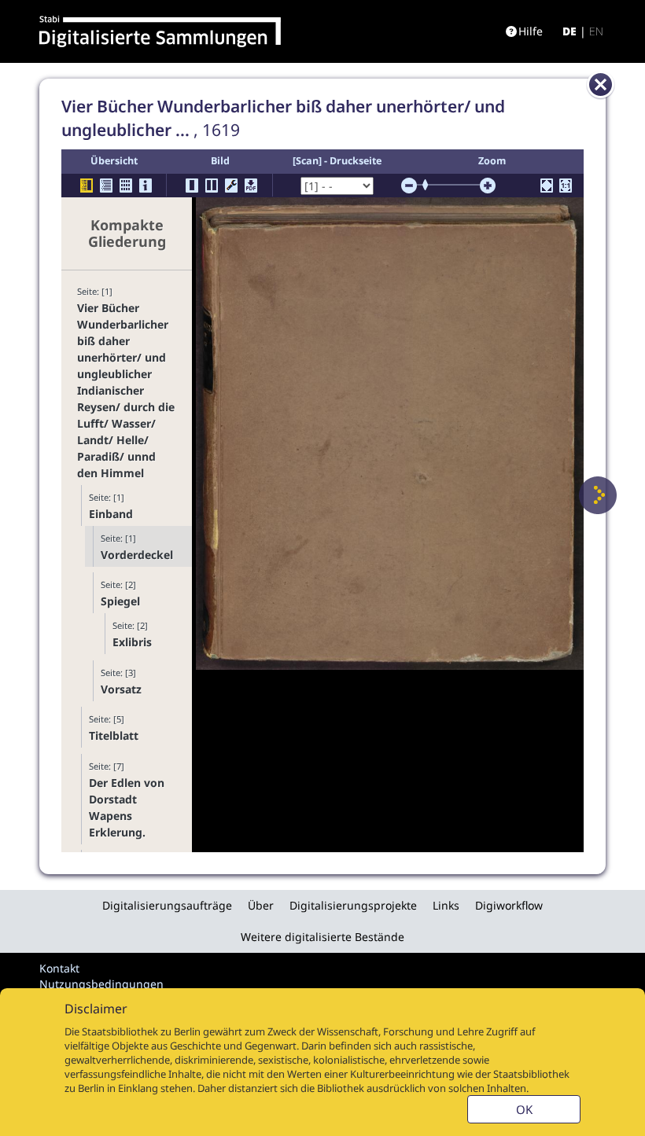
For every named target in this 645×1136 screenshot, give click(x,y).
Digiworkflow (509, 905)
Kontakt (59, 968)
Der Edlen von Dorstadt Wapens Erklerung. (126, 807)
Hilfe (530, 31)
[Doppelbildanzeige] (211, 185)
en (596, 31)
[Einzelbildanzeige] (192, 185)
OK (524, 1109)
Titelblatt (113, 735)
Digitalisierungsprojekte (353, 905)
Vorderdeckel (137, 554)
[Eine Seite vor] (598, 495)
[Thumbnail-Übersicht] (126, 185)
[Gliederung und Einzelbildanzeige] (86, 185)
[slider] (430, 185)
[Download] (251, 185)
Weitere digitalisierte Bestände (322, 936)
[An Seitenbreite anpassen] (546, 185)
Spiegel (120, 601)
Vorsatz (121, 689)
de (569, 31)
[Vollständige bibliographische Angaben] (145, 185)
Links (446, 905)
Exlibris (132, 641)
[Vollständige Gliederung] (106, 185)
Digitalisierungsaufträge (167, 905)
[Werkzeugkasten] (231, 185)
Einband (111, 513)
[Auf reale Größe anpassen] (565, 185)
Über (261, 905)
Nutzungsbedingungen (101, 983)
